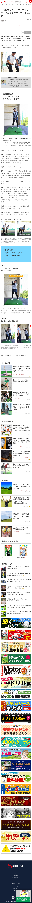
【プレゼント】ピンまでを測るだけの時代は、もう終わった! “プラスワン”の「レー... (19, 612)
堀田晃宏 (2, 27)
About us (16, 873)
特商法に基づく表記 (16, 883)
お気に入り (28, 32)
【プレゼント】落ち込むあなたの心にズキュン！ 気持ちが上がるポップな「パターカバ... (19, 606)
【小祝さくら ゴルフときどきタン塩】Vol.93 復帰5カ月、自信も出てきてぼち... (18, 574)
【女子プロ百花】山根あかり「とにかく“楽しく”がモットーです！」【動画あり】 (19, 599)
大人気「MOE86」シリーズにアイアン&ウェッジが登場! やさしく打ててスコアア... (18, 593)
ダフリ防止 (16, 25)
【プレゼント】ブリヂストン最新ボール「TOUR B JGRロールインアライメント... (19, 580)
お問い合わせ (16, 888)
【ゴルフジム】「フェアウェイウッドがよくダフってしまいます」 (16, 13)
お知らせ (16, 890)
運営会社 (16, 880)
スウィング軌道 (10, 25)
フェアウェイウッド (23, 25)
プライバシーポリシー (16, 877)
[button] (3, 135)
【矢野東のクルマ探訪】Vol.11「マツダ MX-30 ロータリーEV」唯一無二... (19, 567)
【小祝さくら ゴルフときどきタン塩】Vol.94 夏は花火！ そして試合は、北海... (18, 587)
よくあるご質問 (16, 886)
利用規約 (16, 875)
